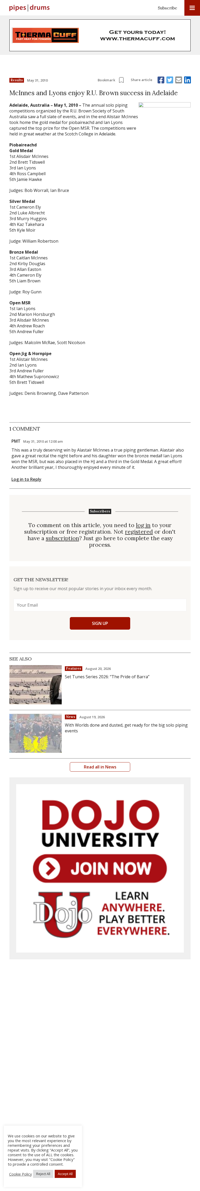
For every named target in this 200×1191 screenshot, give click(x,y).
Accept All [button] (65, 1173)
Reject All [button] (43, 1173)
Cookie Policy (20, 1174)
